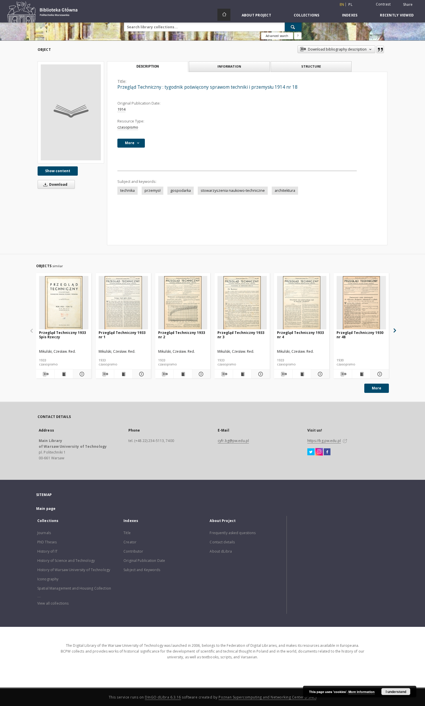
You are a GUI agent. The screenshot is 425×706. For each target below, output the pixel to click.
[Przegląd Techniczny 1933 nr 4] (301, 303)
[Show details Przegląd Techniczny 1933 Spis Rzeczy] (81, 374)
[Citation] (380, 49)
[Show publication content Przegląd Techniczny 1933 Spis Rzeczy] (64, 374)
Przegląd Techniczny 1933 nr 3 (240, 334)
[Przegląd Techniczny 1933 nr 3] (242, 303)
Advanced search (277, 36)
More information (361, 692)
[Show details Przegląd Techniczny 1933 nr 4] (319, 374)
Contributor (133, 551)
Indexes (350, 15)
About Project (256, 15)
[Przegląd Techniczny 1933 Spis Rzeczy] (63, 303)
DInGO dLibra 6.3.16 (163, 697)
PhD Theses (47, 542)
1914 (121, 109)
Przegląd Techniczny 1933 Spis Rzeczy (62, 334)
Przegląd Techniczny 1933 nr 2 (181, 334)
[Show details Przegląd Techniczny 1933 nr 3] (260, 374)
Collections (306, 15)
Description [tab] (147, 66)
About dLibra (221, 551)
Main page (46, 508)
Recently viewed (397, 15)
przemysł (152, 190)
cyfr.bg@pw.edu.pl (233, 440)
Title (127, 532)
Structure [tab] (311, 66)
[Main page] (223, 15)
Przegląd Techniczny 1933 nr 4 (300, 334)
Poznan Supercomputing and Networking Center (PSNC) (267, 697)
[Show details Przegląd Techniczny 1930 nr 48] (379, 374)
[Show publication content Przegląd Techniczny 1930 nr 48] (361, 374)
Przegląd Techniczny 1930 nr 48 (360, 334)
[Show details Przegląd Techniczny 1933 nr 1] (141, 374)
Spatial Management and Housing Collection (74, 588)
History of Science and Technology (66, 560)
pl (350, 4)
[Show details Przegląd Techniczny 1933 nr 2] (200, 374)
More (376, 388)
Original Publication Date (144, 560)
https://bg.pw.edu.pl (324, 440)
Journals (44, 532)
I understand (396, 691)
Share (408, 4)
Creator (129, 542)
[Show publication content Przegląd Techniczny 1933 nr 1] (123, 374)
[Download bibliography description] (45, 374)
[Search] (293, 26)
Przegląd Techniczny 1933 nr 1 (122, 334)
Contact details (222, 542)
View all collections (53, 603)
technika (127, 190)
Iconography (47, 579)
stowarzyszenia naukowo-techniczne (233, 190)
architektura (285, 190)
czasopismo (127, 127)
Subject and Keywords (141, 569)
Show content (57, 170)
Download (57, 184)
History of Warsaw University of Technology (73, 569)
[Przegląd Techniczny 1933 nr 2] (182, 303)
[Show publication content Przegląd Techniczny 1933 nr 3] (242, 374)
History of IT (47, 551)
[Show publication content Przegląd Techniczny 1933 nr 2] (183, 374)
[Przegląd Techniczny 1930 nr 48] (361, 303)
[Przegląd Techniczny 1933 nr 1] (123, 303)
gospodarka (180, 190)
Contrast (383, 4)
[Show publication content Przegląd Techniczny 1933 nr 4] (302, 374)
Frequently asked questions (233, 532)
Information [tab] (229, 66)
